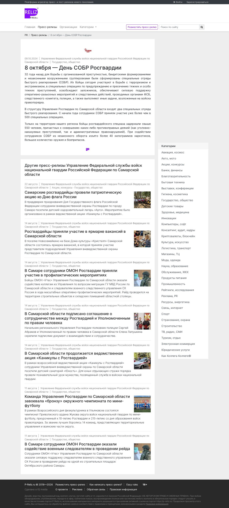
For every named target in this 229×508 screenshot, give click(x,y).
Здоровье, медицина (175, 212)
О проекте (61, 489)
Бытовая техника (173, 182)
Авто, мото (168, 158)
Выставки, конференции (177, 188)
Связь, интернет (172, 308)
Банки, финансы (172, 170)
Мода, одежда (170, 260)
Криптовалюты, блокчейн (178, 236)
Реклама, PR (169, 296)
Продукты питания (174, 278)
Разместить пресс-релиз (142, 27)
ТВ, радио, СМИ (171, 331)
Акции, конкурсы (62, 187)
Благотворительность (176, 176)
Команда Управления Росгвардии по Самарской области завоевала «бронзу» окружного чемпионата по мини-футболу (77, 401)
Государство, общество (66, 62)
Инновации (168, 218)
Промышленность (173, 284)
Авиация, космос (172, 152)
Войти (179, 2)
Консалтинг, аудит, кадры (178, 230)
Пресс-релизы (48, 27)
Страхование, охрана (175, 320)
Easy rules (132, 484)
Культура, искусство (175, 242)
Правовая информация (123, 489)
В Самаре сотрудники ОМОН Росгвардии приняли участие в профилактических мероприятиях (71, 272)
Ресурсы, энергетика (175, 302)
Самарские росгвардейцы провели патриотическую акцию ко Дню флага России (73, 194)
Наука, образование (174, 266)
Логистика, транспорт (176, 248)
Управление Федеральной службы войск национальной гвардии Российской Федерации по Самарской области (83, 170)
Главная (30, 27)
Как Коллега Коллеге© (176, 356)
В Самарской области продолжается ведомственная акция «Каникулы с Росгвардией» (74, 355)
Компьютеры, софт (173, 224)
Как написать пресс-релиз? (106, 484)
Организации (68, 27)
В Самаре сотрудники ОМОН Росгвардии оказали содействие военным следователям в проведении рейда (77, 446)
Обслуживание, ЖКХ (174, 272)
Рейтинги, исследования (177, 290)
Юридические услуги (175, 349)
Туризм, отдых (171, 337)
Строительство (171, 326)
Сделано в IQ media (36, 489)
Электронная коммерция (178, 343)
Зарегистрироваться (197, 2)
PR (26, 35)
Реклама (77, 489)
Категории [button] (87, 27)
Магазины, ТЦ (170, 254)
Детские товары (172, 206)
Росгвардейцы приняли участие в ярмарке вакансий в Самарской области (75, 233)
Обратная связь (96, 489)
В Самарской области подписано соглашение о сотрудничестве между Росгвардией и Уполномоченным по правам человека (77, 318)
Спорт (165, 314)
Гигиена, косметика (174, 194)
